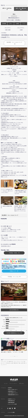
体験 (10, 361)
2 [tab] (12, 356)
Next (26, 348)
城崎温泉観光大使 (11, 400)
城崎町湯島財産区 (11, 402)
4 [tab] (14, 356)
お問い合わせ (21, 383)
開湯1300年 (16, 363)
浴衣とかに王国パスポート (13, 389)
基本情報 (4, 23)
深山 (14, 14)
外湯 (24, 363)
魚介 (12, 361)
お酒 (22, 363)
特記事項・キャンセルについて (14, 42)
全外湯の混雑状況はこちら (13, 333)
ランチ (22, 361)
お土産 (11, 363)
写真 (19, 363)
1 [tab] (10, 356)
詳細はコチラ (13, 271)
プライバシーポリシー (13, 383)
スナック (4, 363)
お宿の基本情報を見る (14, 309)
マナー (15, 361)
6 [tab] (17, 356)
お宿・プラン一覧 (21, 8)
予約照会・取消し (13, 252)
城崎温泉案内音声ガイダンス (13, 394)
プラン (10, 23)
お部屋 (17, 23)
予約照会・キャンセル (13, 276)
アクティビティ (4, 361)
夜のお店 (8, 363)
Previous (2, 348)
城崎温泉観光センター (12, 391)
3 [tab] (13, 356)
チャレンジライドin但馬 (12, 404)
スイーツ (5, 364)
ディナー (18, 361)
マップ (24, 23)
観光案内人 (10, 387)
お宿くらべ (7, 8)
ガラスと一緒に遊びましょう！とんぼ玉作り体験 (12, 352)
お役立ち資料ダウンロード (13, 392)
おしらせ (5, 383)
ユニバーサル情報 (11, 412)
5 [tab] (16, 356)
